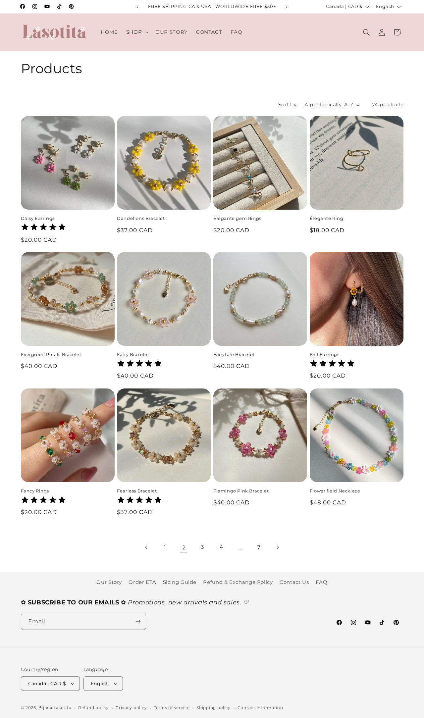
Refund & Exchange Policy (238, 582)
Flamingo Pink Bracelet (241, 490)
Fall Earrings (325, 354)
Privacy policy (131, 707)
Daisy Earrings (38, 218)
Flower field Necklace (335, 490)
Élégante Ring (327, 218)
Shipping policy (213, 707)
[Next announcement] (286, 6)
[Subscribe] (137, 621)
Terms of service (172, 707)
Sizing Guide (180, 582)
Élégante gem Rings (237, 218)
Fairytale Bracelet (234, 354)
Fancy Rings (35, 490)
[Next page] (277, 547)
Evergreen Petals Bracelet (51, 354)
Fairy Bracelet (133, 354)
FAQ (322, 582)
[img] (43, 228)
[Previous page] (146, 547)
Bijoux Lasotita (54, 707)
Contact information (260, 707)
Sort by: (287, 105)
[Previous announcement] (137, 6)
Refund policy (93, 707)
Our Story (109, 582)
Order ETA (142, 582)
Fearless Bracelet (137, 490)
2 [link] (184, 547)
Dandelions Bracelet (141, 218)
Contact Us (294, 582)
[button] (136, 32)
